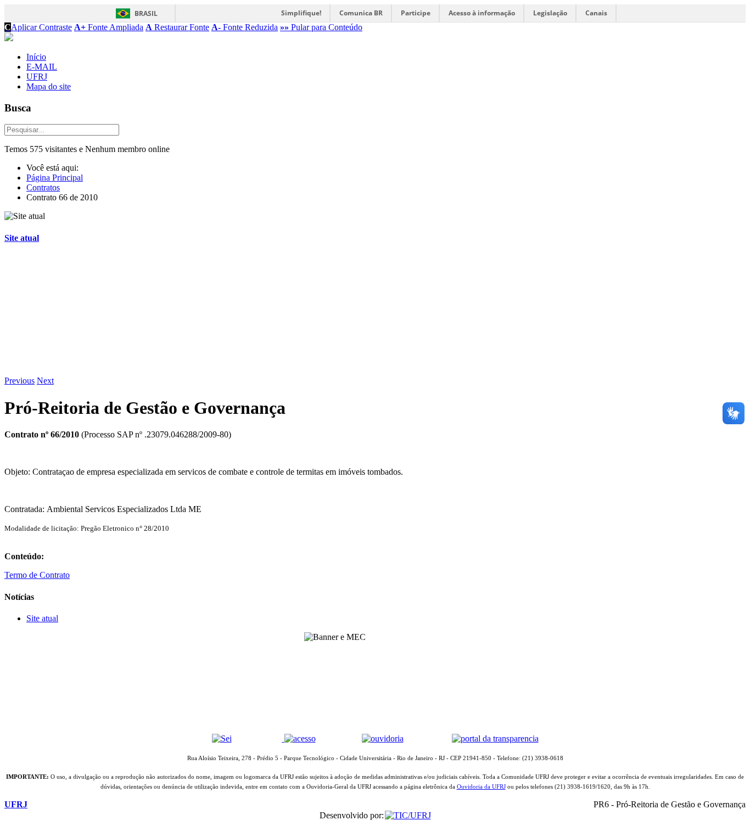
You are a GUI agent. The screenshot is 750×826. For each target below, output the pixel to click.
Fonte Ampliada (108, 27)
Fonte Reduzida (244, 27)
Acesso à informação (482, 13)
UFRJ (36, 76)
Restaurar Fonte (177, 27)
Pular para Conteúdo (321, 27)
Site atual (21, 238)
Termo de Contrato (37, 575)
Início (36, 56)
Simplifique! (301, 13)
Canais (596, 13)
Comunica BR (361, 13)
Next (45, 380)
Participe (415, 13)
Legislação (550, 13)
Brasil (146, 13)
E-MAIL (41, 66)
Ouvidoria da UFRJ (481, 787)
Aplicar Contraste (38, 27)
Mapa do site (48, 86)
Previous (19, 380)
